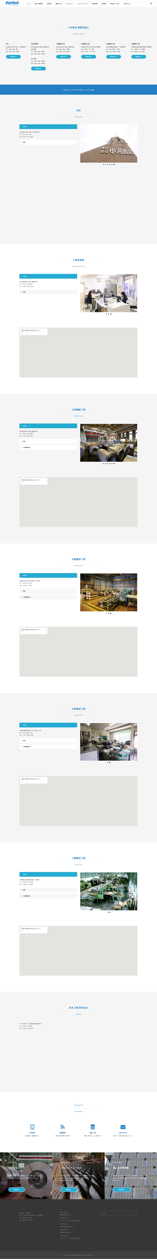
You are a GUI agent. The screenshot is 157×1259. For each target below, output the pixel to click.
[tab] (48, 126)
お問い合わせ (123, 1133)
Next (140, 143)
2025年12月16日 (64, 1224)
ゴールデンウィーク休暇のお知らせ (70, 1221)
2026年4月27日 (64, 1218)
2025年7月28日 (64, 1230)
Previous (77, 143)
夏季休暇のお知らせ (65, 1215)
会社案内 (32, 1133)
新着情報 (63, 1133)
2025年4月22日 (64, 1236)
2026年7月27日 (64, 1212)
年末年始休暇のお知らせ (67, 1227)
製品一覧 (93, 1133)
